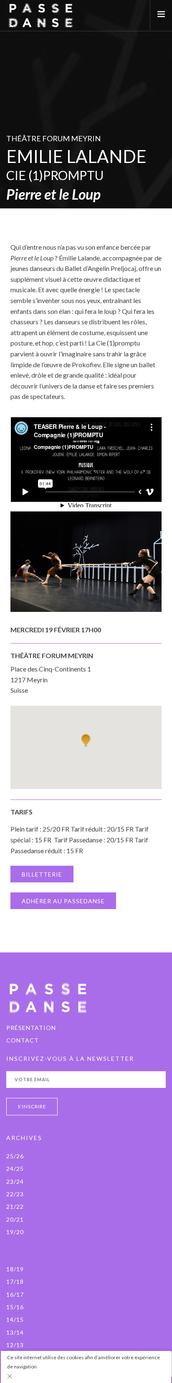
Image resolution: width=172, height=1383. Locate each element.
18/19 (15, 1269)
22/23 (15, 1194)
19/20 (15, 1231)
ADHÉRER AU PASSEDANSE (63, 900)
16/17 (15, 1294)
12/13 (15, 1344)
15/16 (15, 1306)
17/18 (15, 1281)
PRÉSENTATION (31, 1027)
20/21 (15, 1219)
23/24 (15, 1181)
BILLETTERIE (42, 874)
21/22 (15, 1206)
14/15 (15, 1319)
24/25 (15, 1168)
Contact (22, 1040)
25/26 (15, 1156)
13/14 (15, 1332)
